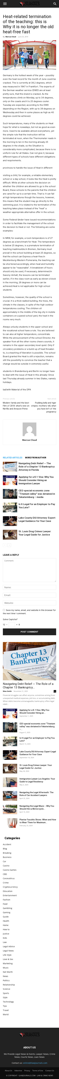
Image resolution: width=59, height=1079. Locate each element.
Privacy (27, 1070)
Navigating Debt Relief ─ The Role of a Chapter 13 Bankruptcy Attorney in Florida (37, 466)
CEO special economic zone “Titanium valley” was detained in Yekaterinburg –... (37, 726)
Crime (6, 882)
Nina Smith (7, 691)
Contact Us (49, 1070)
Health (6, 921)
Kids (5, 938)
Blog (5, 848)
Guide (6, 916)
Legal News (8, 950)
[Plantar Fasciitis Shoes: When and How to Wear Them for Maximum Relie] (10, 823)
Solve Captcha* (10, 619)
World (6, 1014)
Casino (6, 865)
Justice (6, 933)
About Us (8, 1070)
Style (5, 997)
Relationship (9, 984)
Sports (6, 993)
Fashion (6, 899)
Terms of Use (37, 1070)
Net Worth (8, 972)
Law (5, 942)
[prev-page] (4, 545)
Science (6, 989)
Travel (6, 1010)
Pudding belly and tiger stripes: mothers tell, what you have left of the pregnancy (43, 407)
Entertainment (10, 895)
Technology (8, 1001)
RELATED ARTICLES (12, 457)
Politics (6, 980)
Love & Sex (8, 959)
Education (7, 891)
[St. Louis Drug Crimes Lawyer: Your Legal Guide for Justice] (10, 535)
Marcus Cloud (10, 37)
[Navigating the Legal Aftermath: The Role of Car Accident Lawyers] (10, 796)
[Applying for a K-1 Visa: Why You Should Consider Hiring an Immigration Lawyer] (10, 480)
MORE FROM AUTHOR (35, 457)
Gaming (6, 912)
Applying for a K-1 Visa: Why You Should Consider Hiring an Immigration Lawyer (36, 480)
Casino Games (9, 870)
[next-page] (9, 545)
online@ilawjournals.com (35, 1063)
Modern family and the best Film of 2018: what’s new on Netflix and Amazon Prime (16, 406)
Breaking (7, 853)
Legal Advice (9, 946)
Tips (5, 1006)
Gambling (7, 908)
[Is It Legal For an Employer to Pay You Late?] (10, 507)
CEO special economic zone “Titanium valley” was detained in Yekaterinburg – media (37, 493)
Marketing (8, 963)
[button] (4, 4)
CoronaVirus (9, 878)
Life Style (7, 955)
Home (5, 925)
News (5, 976)
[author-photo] (29, 436)
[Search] (55, 4)
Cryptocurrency (10, 887)
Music (6, 967)
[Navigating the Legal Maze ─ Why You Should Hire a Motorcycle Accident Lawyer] (10, 809)
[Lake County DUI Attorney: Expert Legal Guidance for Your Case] (10, 521)
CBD (5, 874)
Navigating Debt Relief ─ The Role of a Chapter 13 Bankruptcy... (28, 685)
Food (5, 904)
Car (4, 861)
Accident (7, 844)
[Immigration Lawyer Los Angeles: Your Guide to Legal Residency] (10, 782)
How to (6, 929)
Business (7, 857)
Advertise (18, 1070)
